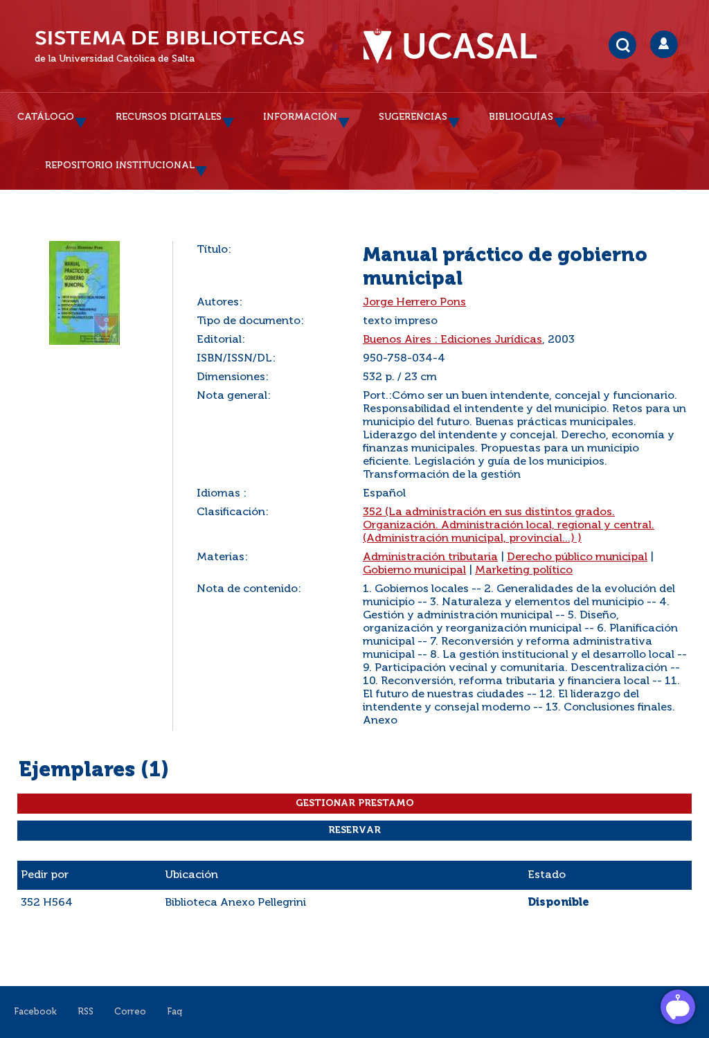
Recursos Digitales (169, 117)
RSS (85, 1012)
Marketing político (524, 570)
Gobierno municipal (414, 570)
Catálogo (45, 117)
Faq (174, 1012)
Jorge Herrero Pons (414, 302)
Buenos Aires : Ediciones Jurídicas (452, 340)
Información (300, 117)
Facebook (35, 1012)
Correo (130, 1012)
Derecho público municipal (577, 557)
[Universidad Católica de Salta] (457, 46)
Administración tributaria (430, 557)
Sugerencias (413, 117)
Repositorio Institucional (120, 165)
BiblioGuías (521, 117)
